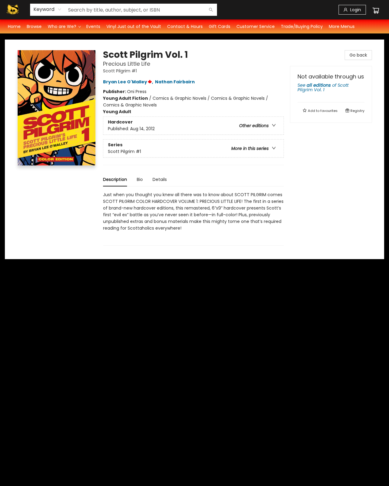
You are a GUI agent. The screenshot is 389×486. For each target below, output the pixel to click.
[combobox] (47, 9)
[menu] (194, 26)
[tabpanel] (193, 218)
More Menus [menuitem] (342, 26)
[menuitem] (14, 26)
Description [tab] (115, 179)
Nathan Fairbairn (175, 82)
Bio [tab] (140, 179)
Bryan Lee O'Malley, (128, 82)
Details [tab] (160, 179)
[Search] (211, 10)
